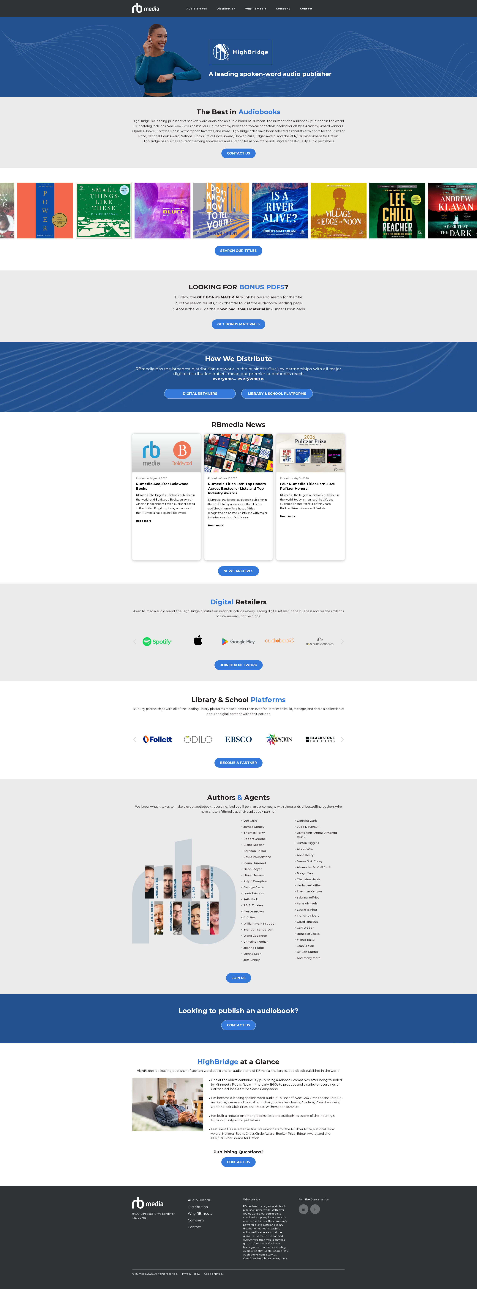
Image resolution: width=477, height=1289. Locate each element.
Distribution (226, 8)
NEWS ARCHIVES (238, 571)
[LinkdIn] (303, 1209)
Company (283, 8)
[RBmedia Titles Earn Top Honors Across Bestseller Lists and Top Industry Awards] (238, 453)
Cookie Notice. (213, 1273)
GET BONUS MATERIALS (238, 324)
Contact (306, 8)
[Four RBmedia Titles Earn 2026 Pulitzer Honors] (310, 453)
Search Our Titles (238, 251)
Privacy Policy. (191, 1273)
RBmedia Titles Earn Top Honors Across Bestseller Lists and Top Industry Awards (237, 488)
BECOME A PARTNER (238, 763)
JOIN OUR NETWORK (238, 665)
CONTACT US (238, 153)
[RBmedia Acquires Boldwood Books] (166, 453)
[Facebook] (315, 1209)
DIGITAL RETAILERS (200, 394)
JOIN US (239, 978)
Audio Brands (197, 8)
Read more (143, 520)
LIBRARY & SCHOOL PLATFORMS (277, 394)
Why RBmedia (255, 8)
